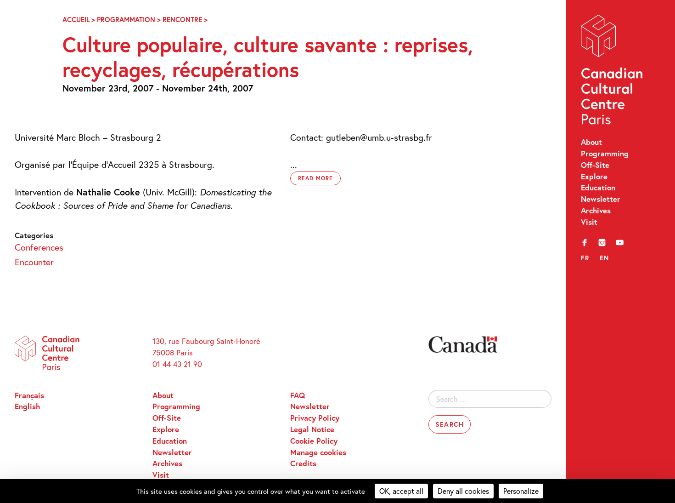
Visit (589, 222)
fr (585, 257)
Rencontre (182, 19)
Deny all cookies (463, 491)
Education (598, 188)
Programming (605, 154)
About (591, 142)
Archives (596, 211)
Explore (594, 176)
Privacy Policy (314, 418)
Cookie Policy (314, 441)
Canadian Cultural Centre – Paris (612, 72)
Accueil (76, 19)
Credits (303, 463)
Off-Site (595, 165)
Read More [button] (315, 178)
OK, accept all (401, 491)
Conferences (39, 247)
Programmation (126, 19)
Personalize (521, 491)
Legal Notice (312, 429)
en (604, 257)
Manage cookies (318, 452)
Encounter (34, 262)
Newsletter (600, 199)
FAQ (297, 395)
